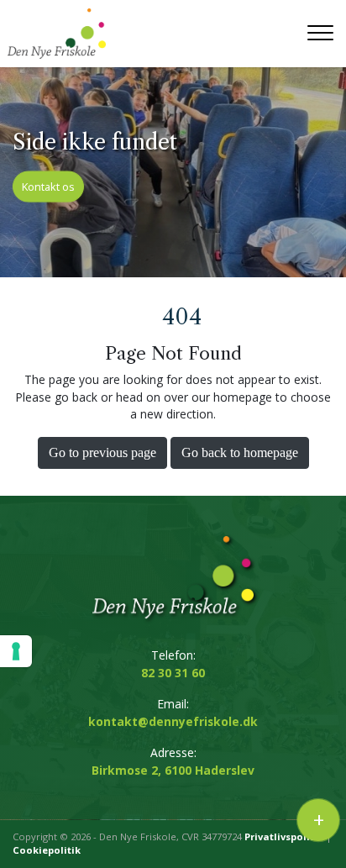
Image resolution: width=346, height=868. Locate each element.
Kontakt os (48, 185)
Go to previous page (102, 452)
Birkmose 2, (173, 770)
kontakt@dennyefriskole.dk (173, 721)
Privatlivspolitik (283, 836)
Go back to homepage (239, 452)
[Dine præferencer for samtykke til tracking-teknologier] (16, 651)
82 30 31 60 (173, 673)
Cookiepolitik (47, 850)
